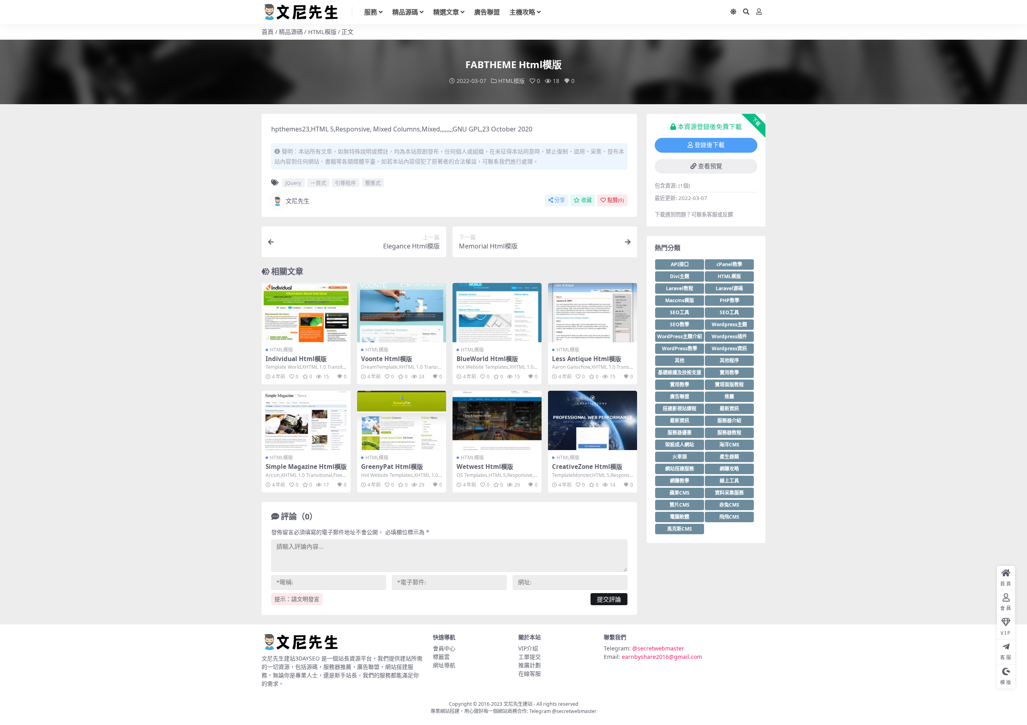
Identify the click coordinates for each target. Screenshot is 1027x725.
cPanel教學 (729, 264)
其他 (679, 360)
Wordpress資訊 (729, 348)
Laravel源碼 (729, 288)
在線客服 (529, 673)
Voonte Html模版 (386, 359)
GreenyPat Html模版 (392, 466)
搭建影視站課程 (679, 408)
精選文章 (446, 12)
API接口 (680, 264)
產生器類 (729, 456)
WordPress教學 (679, 348)
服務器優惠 (680, 432)
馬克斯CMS (679, 528)
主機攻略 (522, 12)
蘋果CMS (680, 492)
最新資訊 (729, 408)
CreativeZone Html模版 (587, 466)
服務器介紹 (729, 420)
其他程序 (729, 360)
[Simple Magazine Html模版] (306, 420)
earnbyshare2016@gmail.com (662, 656)
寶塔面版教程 (729, 384)
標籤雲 (441, 656)
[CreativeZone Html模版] (592, 420)
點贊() (615, 200)
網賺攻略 (729, 468)
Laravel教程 (679, 288)
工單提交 (529, 656)
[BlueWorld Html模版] (497, 312)
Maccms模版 (679, 300)
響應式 (373, 182)
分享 (559, 200)
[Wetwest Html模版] (497, 420)
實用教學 (729, 372)
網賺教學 (679, 480)
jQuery (293, 182)
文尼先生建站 (517, 704)
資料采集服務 (729, 492)
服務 (370, 12)
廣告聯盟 (487, 12)
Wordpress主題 (729, 324)
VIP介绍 (528, 648)
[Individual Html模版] (306, 312)
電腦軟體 (679, 516)
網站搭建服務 (679, 468)
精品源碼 (405, 12)
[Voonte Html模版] (401, 312)
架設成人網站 (679, 444)
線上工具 (729, 480)
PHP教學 (729, 300)
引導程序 (345, 182)
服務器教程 (729, 432)
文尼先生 (298, 201)
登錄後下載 (709, 145)
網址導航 (444, 665)
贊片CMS (680, 504)
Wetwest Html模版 (485, 466)
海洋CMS (729, 444)
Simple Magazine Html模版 (306, 466)
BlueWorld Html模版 (487, 359)
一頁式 (318, 182)
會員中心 (444, 648)
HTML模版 (322, 32)
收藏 (586, 200)
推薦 (729, 396)
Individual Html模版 (296, 359)
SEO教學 (679, 324)
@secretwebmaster (658, 648)
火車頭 (679, 456)
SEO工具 (679, 312)
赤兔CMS (729, 504)
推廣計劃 (529, 665)
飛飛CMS (729, 516)
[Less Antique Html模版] (592, 312)
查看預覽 (710, 166)
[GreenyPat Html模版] (401, 420)
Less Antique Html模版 (586, 359)
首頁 (268, 32)
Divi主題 (679, 276)
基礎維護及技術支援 (679, 372)
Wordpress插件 (729, 336)
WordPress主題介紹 (679, 336)
